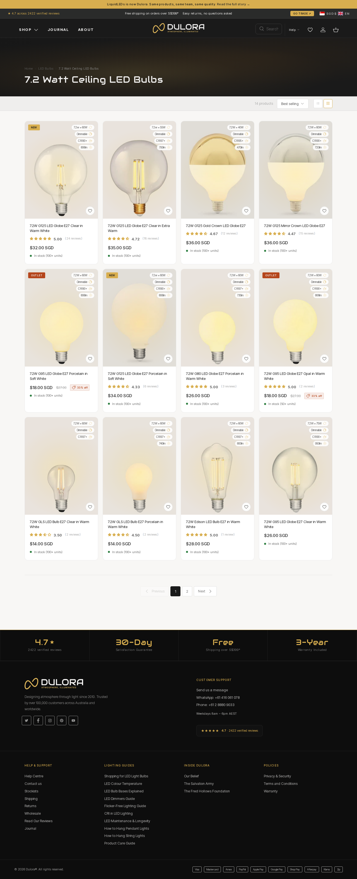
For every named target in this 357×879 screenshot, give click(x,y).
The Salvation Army (199, 784)
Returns (30, 806)
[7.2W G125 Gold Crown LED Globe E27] (217, 170)
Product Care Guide (119, 843)
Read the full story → (233, 4)
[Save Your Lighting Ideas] (310, 30)
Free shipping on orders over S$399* (152, 13)
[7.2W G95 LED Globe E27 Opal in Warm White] (295, 318)
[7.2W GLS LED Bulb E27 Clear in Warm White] (61, 466)
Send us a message (212, 690)
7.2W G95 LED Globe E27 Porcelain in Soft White (59, 376)
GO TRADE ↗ (302, 13)
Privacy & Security (277, 776)
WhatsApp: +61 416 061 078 (218, 697)
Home (29, 68)
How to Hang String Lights (124, 836)
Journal (30, 828)
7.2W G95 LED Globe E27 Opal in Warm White (294, 376)
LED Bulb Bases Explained (124, 791)
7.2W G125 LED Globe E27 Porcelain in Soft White (137, 376)
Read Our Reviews (38, 821)
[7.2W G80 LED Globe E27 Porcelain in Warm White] (217, 318)
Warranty (271, 791)
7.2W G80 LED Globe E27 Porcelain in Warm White (215, 376)
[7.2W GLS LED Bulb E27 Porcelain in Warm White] (139, 466)
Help (292, 30)
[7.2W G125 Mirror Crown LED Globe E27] (295, 170)
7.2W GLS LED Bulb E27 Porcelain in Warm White (135, 524)
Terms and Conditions (281, 784)
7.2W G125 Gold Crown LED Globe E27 (216, 225)
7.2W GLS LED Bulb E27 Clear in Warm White (59, 524)
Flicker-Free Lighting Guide (125, 806)
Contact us (33, 784)
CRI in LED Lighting (118, 813)
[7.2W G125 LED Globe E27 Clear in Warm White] (61, 170)
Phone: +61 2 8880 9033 (215, 704)
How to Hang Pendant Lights (126, 828)
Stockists (31, 791)
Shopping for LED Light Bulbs (126, 776)
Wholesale (33, 813)
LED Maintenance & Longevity (127, 821)
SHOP (25, 29)
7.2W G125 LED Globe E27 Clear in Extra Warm (139, 228)
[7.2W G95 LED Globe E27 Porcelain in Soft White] (61, 318)
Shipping (31, 799)
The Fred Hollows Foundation (207, 791)
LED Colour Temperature (123, 784)
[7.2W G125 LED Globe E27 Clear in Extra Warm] (139, 170)
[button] (334, 13)
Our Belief (191, 776)
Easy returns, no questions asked (207, 13)
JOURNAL (58, 29)
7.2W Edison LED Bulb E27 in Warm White (213, 524)
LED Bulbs (45, 68)
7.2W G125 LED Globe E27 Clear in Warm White (56, 228)
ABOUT (86, 29)
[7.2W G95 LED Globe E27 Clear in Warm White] (295, 466)
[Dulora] (178, 28)
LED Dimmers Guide (119, 799)
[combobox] (268, 29)
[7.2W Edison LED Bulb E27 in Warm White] (217, 466)
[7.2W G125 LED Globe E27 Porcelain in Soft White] (139, 318)
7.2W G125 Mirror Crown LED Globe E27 (294, 225)
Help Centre (34, 776)
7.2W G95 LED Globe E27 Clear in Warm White (295, 524)
